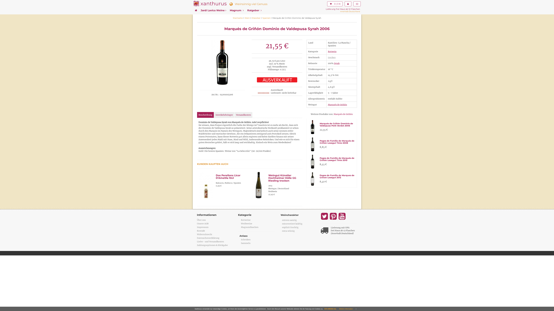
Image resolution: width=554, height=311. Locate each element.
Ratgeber (253, 10)
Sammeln (245, 243)
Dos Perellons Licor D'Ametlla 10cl (228, 177)
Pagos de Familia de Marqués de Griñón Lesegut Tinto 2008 (337, 142)
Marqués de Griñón (337, 104)
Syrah (337, 63)
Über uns (201, 220)
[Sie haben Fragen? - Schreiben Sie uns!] (357, 3)
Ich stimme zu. (330, 309)
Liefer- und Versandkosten (210, 241)
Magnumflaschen (249, 227)
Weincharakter (290, 215)
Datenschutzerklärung (208, 238)
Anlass (243, 236)
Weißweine (246, 223)
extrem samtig (289, 220)
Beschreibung (205, 115)
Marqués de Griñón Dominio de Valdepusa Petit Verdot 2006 (336, 124)
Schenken (245, 239)
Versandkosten (243, 115)
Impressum (202, 227)
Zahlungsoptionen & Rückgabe (212, 245)
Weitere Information (346, 309)
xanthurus (214, 3)
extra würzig (288, 231)
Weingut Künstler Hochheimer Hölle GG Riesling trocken (282, 178)
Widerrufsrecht (204, 234)
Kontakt (201, 231)
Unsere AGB (203, 223)
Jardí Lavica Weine (213, 10)
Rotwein (332, 51)
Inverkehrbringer (224, 115)
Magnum (236, 10)
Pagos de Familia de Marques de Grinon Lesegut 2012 (337, 176)
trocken (332, 57)
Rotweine (246, 220)
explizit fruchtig (290, 227)
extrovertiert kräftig (292, 223)
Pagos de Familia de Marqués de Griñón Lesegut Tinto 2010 (337, 159)
